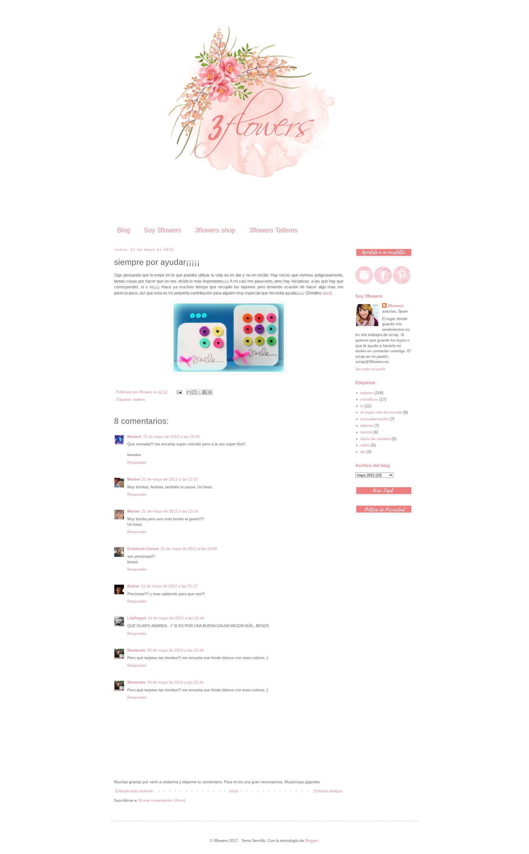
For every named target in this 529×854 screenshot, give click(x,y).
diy (362, 451)
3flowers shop (215, 230)
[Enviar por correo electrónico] (189, 392)
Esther (133, 586)
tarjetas (139, 400)
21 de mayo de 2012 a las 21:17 (169, 586)
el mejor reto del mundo (381, 412)
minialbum (369, 399)
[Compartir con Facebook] (204, 392)
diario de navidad (375, 439)
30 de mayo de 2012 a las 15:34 (175, 650)
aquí (326, 293)
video (365, 445)
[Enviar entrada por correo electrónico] (179, 392)
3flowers (396, 305)
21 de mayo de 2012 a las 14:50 (189, 548)
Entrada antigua (328, 791)
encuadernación (374, 419)
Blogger (311, 840)
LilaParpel (136, 618)
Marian (133, 511)
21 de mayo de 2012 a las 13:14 (170, 511)
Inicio (233, 791)
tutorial (366, 432)
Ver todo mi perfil (370, 369)
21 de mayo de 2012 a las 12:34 (171, 436)
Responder (137, 462)
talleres (366, 425)
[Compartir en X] (199, 392)
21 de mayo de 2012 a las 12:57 (170, 479)
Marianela (136, 650)
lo (361, 406)
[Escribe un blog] (194, 392)
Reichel (134, 436)
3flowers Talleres (273, 230)
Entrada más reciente (134, 791)
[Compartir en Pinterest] (210, 392)
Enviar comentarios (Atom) (162, 800)
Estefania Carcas (143, 548)
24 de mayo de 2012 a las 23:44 (176, 618)
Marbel (133, 479)
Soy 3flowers (162, 230)
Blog (123, 230)
